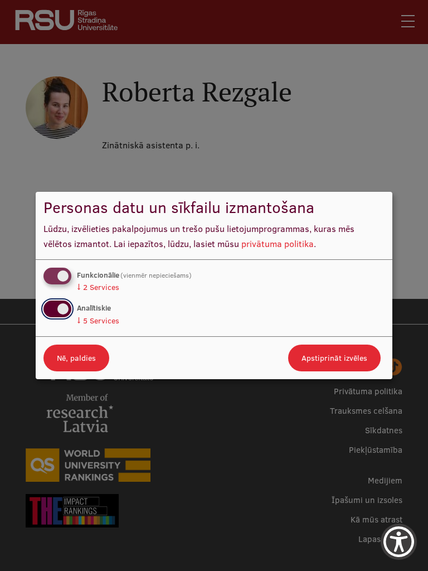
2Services (98, 287)
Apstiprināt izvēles (334, 358)
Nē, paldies (76, 358)
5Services (98, 320)
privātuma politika (277, 244)
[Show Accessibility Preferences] (399, 542)
